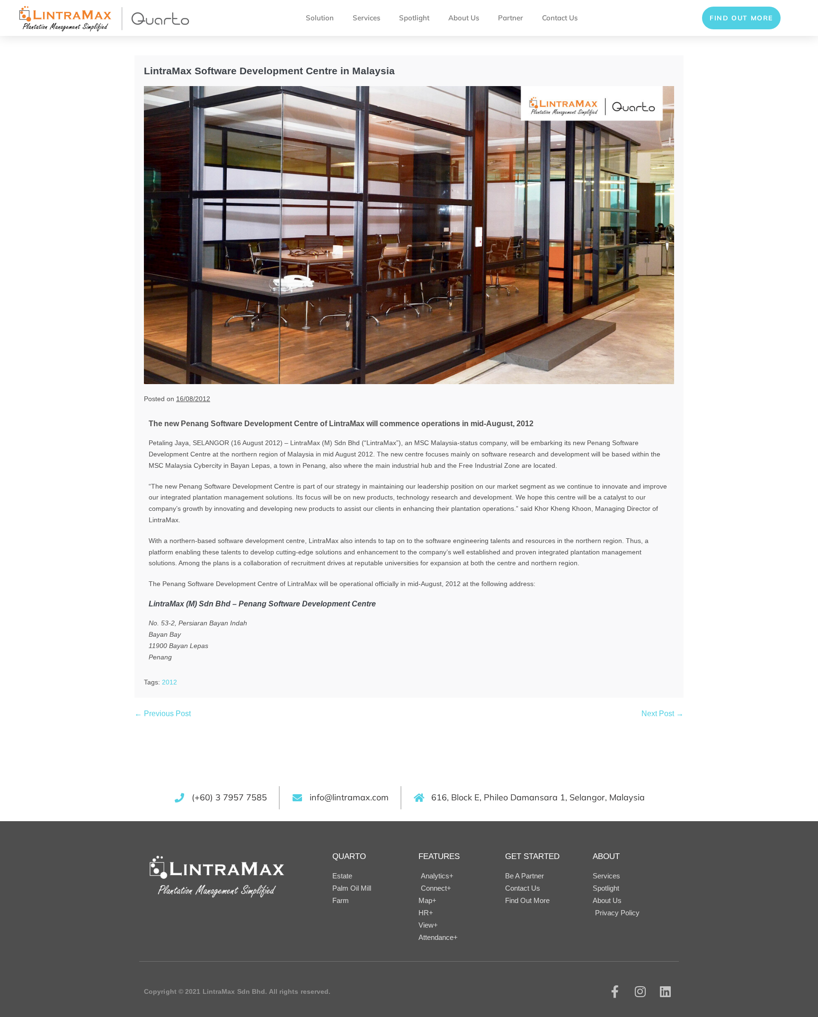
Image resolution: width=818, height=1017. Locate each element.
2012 (169, 682)
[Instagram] (640, 991)
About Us (463, 17)
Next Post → (662, 714)
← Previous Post (162, 714)
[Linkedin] (665, 991)
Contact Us (560, 17)
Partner (510, 17)
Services (366, 17)
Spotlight (414, 17)
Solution (320, 17)
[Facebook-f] (614, 991)
